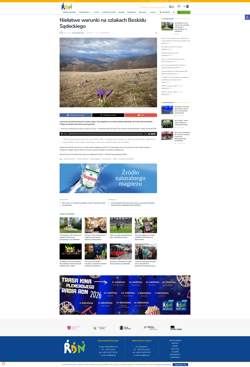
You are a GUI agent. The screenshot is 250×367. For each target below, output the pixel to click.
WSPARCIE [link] (166, 12)
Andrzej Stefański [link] (82, 159)
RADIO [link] (152, 12)
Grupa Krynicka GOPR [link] (126, 159)
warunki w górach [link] (69, 159)
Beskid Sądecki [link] (95, 159)
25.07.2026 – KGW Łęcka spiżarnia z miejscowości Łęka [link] (181, 123)
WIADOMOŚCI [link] (84, 12)
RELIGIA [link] (175, 343)
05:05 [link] (171, 55)
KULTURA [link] (175, 349)
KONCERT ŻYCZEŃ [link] (108, 12)
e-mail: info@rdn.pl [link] (108, 355)
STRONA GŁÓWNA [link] (69, 12)
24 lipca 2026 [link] (180, 116)
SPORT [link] (175, 346)
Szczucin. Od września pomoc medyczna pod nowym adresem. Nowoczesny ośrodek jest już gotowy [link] (95, 237)
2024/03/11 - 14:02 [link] (92, 33)
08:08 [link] (177, 34)
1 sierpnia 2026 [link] (180, 143)
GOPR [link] (115, 159)
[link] (247, 17)
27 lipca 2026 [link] (180, 127)
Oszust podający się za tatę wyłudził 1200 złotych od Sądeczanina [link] (144, 237)
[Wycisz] (149, 134)
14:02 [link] (170, 94)
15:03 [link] (179, 74)
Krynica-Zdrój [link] (106, 159)
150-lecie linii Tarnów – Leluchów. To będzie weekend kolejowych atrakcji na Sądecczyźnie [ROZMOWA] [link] (95, 263)
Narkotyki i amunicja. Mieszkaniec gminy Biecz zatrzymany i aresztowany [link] (182, 110)
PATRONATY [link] (175, 354)
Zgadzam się (180, 364)
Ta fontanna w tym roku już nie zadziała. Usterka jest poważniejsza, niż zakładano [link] (70, 237)
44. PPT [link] (96, 12)
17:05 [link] (182, 68)
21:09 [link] (175, 61)
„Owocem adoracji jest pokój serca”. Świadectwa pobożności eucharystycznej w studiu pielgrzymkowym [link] (146, 263)
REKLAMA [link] (142, 12)
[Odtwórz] (62, 134)
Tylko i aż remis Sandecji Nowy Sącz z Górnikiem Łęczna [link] (121, 236)
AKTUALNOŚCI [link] (104, 33)
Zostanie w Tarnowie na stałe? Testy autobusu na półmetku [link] (121, 262)
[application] (108, 134)
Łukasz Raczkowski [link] (78, 33)
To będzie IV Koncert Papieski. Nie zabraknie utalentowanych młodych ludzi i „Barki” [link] (70, 263)
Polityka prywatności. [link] (162, 364)
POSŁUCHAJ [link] (184, 12)
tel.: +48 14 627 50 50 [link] (108, 352)
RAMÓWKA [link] (132, 12)
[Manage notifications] (3, 363)
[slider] (153, 133)
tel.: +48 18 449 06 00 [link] (142, 352)
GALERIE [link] (121, 12)
